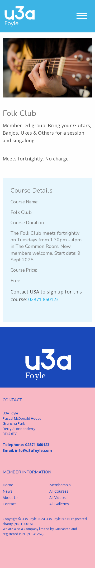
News (7, 491)
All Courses (58, 491)
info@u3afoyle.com (33, 450)
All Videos (57, 498)
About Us (10, 498)
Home (8, 485)
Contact (9, 504)
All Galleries (59, 504)
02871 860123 (43, 299)
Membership (60, 485)
